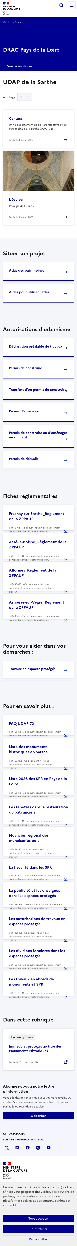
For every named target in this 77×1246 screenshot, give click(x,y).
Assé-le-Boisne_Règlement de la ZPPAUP (38, 544)
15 (22, 97)
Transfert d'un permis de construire (37, 389)
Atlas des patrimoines (26, 270)
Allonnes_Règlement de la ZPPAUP (32, 572)
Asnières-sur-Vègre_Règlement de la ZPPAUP (36, 604)
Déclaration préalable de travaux (35, 346)
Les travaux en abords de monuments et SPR (31, 981)
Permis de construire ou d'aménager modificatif (38, 435)
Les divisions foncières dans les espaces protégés (37, 953)
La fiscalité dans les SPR (30, 867)
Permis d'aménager (24, 411)
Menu (72, 5)
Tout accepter (38, 1218)
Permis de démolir (23, 458)
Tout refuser (38, 1229)
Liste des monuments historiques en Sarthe (28, 749)
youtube (48, 1147)
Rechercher (61, 5)
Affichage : (13, 97)
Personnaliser (38, 1239)
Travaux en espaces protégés (32, 668)
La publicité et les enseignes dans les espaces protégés (34, 893)
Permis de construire (25, 367)
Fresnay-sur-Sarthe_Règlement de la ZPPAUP (36, 516)
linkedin (17, 1147)
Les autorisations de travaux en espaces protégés (37, 921)
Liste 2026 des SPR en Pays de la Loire (38, 781)
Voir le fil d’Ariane (12, 22)
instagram (38, 1147)
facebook (27, 1147)
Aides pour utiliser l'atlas (29, 292)
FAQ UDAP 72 (21, 723)
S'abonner (38, 1115)
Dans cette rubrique (19, 66)
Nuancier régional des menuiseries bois (29, 838)
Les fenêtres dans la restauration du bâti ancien (38, 809)
